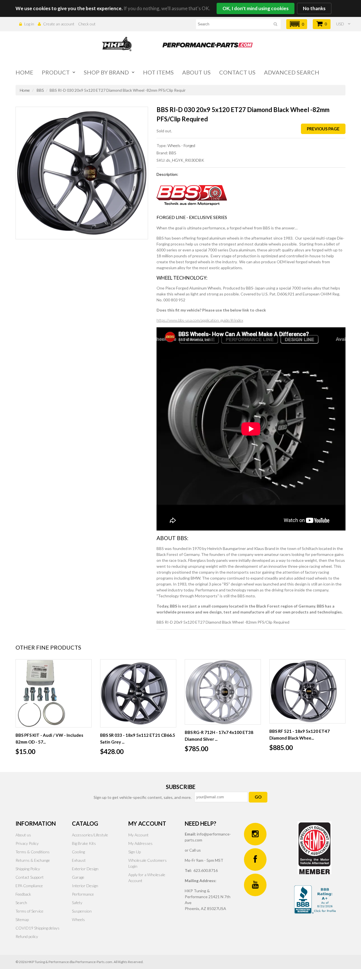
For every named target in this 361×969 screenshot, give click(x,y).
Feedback (23, 894)
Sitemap (22, 919)
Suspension (82, 911)
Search (21, 902)
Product (56, 72)
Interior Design (85, 885)
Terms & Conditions (33, 851)
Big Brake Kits (84, 843)
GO (258, 796)
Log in (29, 23)
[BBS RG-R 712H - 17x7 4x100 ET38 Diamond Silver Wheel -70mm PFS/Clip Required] (223, 692)
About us (196, 72)
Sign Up (134, 851)
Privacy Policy (27, 843)
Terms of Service (29, 911)
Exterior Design (85, 868)
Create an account (58, 23)
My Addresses (140, 843)
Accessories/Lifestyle (90, 834)
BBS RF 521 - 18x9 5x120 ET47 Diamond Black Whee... (299, 734)
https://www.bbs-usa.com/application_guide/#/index (200, 320)
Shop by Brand (106, 72)
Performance (83, 894)
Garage (78, 877)
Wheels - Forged (181, 145)
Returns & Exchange (33, 860)
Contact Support (30, 877)
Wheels (78, 919)
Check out (87, 23)
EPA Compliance (29, 885)
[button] (296, 24)
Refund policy (27, 936)
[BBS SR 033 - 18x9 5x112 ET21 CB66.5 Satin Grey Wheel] (138, 693)
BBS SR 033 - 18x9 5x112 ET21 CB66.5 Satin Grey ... (137, 738)
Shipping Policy (28, 868)
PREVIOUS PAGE (323, 128)
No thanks (314, 8)
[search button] (275, 25)
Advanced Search (291, 72)
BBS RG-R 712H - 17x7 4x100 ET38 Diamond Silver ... (219, 736)
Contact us (237, 72)
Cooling (78, 851)
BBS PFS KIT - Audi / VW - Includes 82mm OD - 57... (49, 738)
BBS (40, 90)
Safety (77, 902)
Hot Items (158, 72)
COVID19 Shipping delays (38, 928)
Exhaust (79, 860)
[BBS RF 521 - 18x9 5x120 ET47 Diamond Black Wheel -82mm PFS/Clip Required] (307, 691)
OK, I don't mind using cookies (256, 8)
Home (24, 72)
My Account (138, 834)
